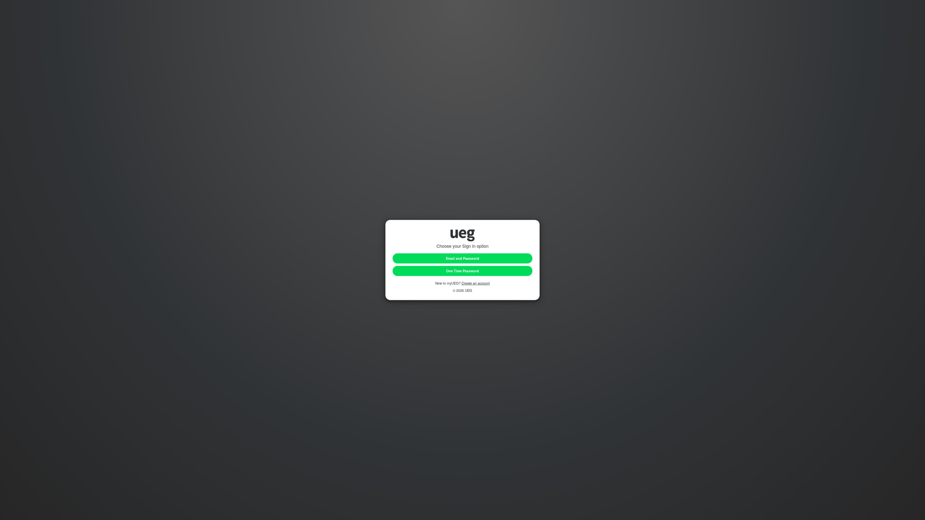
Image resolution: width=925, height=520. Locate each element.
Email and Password (462, 258)
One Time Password (462, 271)
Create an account (476, 283)
